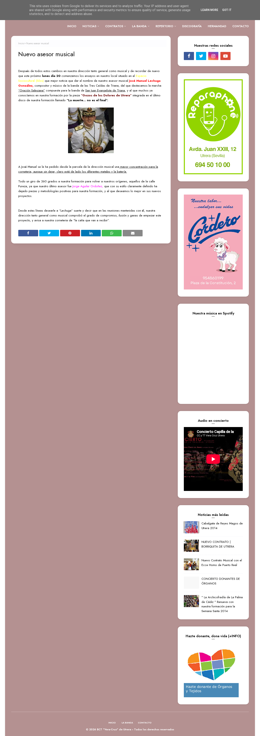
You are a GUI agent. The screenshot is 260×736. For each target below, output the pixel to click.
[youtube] (225, 56)
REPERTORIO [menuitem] (164, 26)
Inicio (21, 43)
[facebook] (189, 56)
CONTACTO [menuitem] (240, 26)
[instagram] (213, 56)
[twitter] (201, 56)
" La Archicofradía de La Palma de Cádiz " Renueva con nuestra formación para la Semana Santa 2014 (222, 604)
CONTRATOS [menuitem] (114, 26)
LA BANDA (127, 722)
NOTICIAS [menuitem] (89, 26)
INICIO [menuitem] (71, 26)
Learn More (209, 10)
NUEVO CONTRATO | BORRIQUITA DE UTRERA (218, 544)
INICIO (112, 722)
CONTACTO (145, 722)
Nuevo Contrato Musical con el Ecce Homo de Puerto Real (222, 562)
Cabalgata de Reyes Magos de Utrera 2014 (222, 525)
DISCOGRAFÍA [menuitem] (192, 26)
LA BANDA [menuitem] (139, 26)
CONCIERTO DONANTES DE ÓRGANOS (221, 581)
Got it (227, 10)
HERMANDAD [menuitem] (217, 26)
